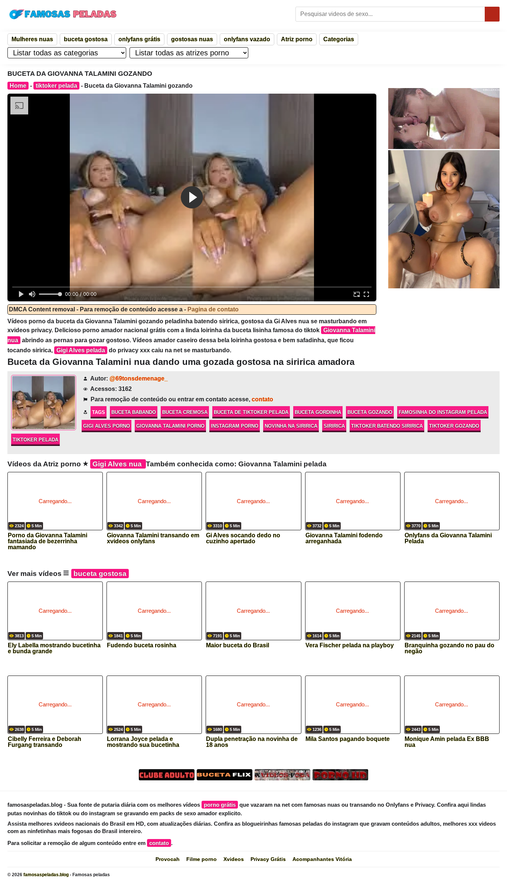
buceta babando (133, 412)
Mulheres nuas (32, 39)
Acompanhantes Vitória (322, 859)
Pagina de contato (213, 309)
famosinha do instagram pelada (443, 412)
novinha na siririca (291, 426)
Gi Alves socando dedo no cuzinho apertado (243, 538)
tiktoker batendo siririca (387, 426)
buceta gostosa (86, 39)
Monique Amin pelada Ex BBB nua (447, 742)
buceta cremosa (184, 412)
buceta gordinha (318, 412)
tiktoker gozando (454, 426)
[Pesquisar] (492, 14)
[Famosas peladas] (63, 14)
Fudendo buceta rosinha (141, 645)
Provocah (168, 859)
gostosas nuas (192, 39)
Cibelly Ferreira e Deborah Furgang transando (44, 742)
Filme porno (201, 859)
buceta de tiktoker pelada (251, 412)
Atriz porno (297, 39)
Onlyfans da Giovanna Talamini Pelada (448, 538)
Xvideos (233, 859)
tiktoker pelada (56, 85)
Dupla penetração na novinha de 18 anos (252, 742)
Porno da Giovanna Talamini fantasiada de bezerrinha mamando (47, 538)
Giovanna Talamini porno (170, 426)
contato (262, 399)
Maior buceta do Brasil (237, 645)
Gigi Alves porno (106, 426)
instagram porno (234, 426)
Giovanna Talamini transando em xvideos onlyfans (153, 538)
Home (18, 85)
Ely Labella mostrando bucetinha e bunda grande (54, 648)
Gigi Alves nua (118, 464)
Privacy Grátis (268, 859)
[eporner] (444, 118)
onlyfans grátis (139, 39)
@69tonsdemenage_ (138, 378)
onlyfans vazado (247, 39)
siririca (334, 426)
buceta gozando (369, 412)
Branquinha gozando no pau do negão (449, 648)
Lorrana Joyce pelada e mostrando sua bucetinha (143, 742)
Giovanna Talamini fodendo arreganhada (344, 538)
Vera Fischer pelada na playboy (349, 645)
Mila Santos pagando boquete (347, 739)
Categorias (338, 39)
